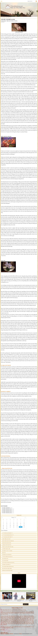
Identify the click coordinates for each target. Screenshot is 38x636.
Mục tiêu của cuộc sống (7, 568)
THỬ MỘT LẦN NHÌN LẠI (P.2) (7, 510)
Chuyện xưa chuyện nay (6, 554)
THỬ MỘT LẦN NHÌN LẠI (6, 507)
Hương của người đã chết (7, 570)
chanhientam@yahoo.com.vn (27, 633)
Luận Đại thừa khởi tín (6, 544)
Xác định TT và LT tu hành (7, 550)
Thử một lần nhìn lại (6, 564)
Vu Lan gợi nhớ (5, 560)
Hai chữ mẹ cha (5, 558)
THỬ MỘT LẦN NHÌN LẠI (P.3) (7, 511)
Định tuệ (3, 552)
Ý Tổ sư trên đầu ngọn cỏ (7, 556)
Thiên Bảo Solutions (21, 635)
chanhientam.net (16, 633)
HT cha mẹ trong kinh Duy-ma (8, 566)
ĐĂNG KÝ (26, 604)
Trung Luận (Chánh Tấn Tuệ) (7, 546)
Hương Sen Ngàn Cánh (6, 542)
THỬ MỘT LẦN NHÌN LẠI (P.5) (7, 512)
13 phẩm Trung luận (6, 548)
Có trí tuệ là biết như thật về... (8, 562)
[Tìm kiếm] (36, 1)
